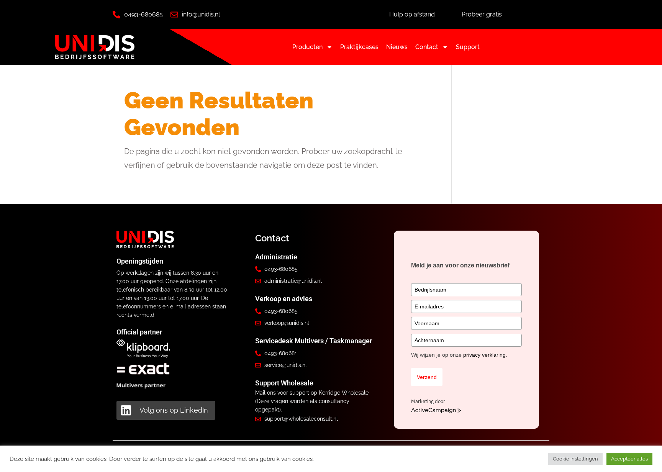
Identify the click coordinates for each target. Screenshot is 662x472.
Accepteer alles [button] (629, 459)
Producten (307, 47)
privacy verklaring (484, 355)
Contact (426, 47)
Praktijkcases (359, 47)
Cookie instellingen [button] (575, 459)
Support (468, 47)
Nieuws (397, 47)
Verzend (427, 377)
